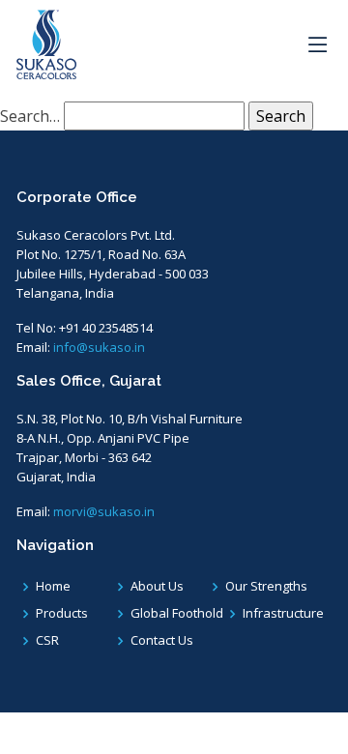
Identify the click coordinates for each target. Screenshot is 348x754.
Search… (30, 116)
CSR (47, 640)
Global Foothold (176, 613)
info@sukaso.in (99, 347)
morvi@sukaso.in (104, 511)
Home (53, 586)
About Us (157, 586)
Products (62, 613)
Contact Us (161, 640)
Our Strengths (266, 586)
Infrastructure (283, 613)
